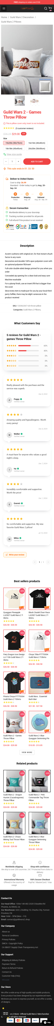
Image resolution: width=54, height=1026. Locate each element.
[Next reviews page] (48, 562)
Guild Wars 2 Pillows (11, 21)
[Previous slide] (5, 59)
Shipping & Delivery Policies (13, 960)
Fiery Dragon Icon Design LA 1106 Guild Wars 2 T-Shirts (14, 657)
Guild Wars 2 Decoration (22, 17)
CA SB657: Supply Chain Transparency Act (20, 947)
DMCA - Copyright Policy (12, 943)
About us (6, 932)
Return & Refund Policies (12, 968)
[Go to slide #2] (34, 101)
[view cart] (50, 8)
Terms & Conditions (10, 935)
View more (27, 752)
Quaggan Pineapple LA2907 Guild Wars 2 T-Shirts (13, 615)
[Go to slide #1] (19, 101)
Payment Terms (8, 964)
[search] (45, 8)
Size (5, 138)
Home (4, 17)
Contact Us (6, 972)
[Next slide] (49, 59)
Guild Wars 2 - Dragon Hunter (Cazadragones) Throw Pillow (13, 797)
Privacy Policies (8, 939)
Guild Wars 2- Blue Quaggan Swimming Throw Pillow (37, 839)
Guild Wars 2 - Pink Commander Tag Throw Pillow (39, 797)
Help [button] (49, 1022)
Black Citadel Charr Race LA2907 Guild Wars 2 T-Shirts (39, 615)
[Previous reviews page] (34, 562)
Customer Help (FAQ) (11, 976)
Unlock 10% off (5, 1013)
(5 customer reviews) (25, 128)
